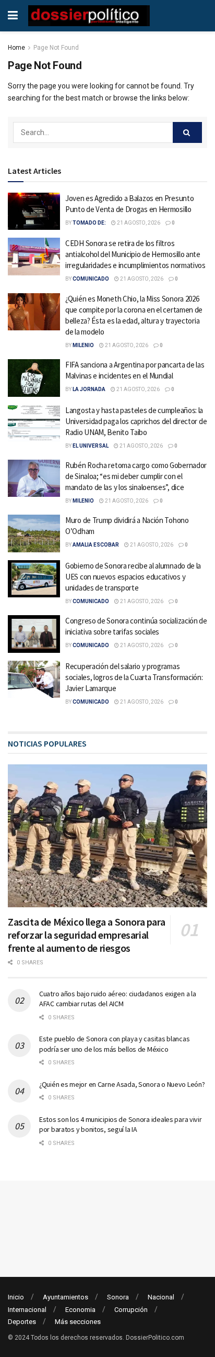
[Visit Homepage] (89, 15)
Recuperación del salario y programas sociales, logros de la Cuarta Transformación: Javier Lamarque (134, 677)
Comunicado (91, 279)
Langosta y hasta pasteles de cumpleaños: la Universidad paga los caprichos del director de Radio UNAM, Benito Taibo (136, 421)
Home (16, 47)
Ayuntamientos (65, 1297)
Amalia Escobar (96, 545)
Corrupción (131, 1310)
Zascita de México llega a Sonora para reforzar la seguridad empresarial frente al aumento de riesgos (86, 934)
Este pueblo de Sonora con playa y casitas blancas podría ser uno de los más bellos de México (114, 1044)
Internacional (27, 1310)
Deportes (22, 1322)
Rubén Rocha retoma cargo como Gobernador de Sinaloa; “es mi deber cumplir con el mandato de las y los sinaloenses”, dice (136, 476)
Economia (80, 1310)
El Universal (91, 446)
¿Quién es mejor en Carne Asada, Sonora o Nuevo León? (122, 1084)
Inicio (16, 1297)
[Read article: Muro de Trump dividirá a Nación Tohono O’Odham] (34, 533)
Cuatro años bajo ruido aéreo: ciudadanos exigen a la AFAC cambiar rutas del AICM (117, 999)
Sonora (118, 1297)
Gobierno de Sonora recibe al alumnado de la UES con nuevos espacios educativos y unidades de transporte (133, 577)
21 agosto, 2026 (138, 223)
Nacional (161, 1297)
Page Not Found (56, 47)
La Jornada (89, 389)
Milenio (83, 345)
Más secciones (78, 1322)
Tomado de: (89, 223)
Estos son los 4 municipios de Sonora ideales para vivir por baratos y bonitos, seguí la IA (120, 1124)
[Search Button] (187, 132)
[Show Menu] (13, 15)
